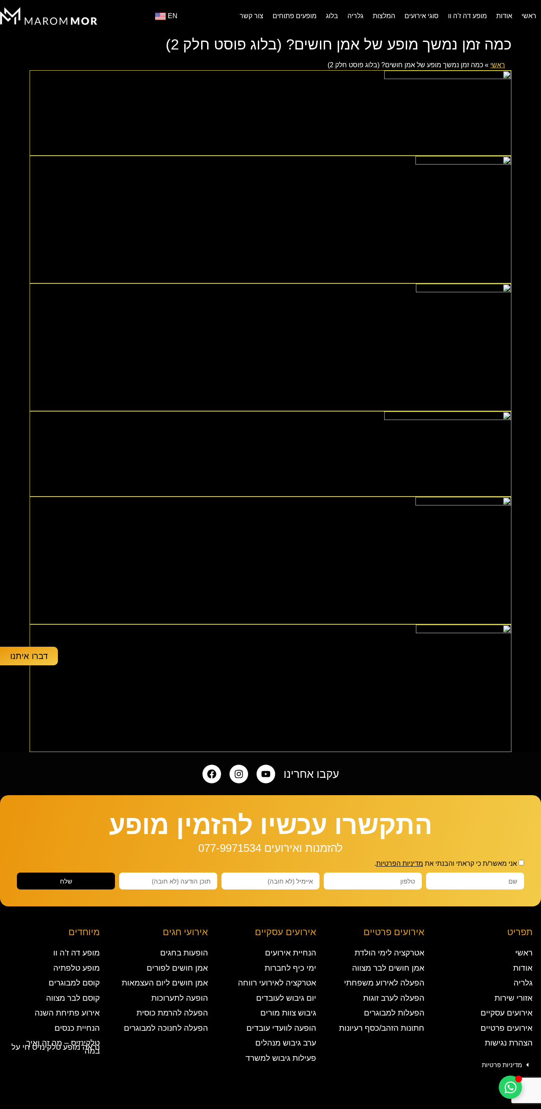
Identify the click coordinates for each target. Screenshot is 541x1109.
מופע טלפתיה (76, 968)
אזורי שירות (514, 998)
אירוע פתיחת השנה (67, 1012)
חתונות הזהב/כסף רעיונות (381, 1028)
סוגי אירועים (421, 15)
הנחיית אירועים (290, 952)
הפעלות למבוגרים (394, 1012)
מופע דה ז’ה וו (467, 15)
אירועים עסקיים (507, 1012)
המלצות (384, 15)
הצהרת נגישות (509, 1042)
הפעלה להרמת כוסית (172, 1012)
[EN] (160, 16)
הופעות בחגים (184, 952)
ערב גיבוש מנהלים (285, 1042)
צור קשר (251, 15)
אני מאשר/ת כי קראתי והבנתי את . (445, 863)
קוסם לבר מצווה (73, 998)
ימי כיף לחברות (290, 968)
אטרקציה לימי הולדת (389, 952)
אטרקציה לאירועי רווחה (277, 982)
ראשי (529, 15)
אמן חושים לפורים (177, 968)
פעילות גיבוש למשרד (281, 1058)
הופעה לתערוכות (179, 998)
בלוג (332, 15)
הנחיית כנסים (77, 1028)
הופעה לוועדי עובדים (281, 1028)
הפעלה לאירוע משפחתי (384, 982)
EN (173, 15)
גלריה (355, 15)
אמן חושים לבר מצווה (388, 968)
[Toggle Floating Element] (510, 1087)
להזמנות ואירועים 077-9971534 (270, 848)
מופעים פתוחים (295, 15)
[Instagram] (239, 774)
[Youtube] (266, 774)
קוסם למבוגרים (74, 982)
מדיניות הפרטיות (399, 863)
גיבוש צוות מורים (288, 1012)
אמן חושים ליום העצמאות (165, 982)
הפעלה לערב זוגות (393, 998)
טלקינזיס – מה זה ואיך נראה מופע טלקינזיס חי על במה (55, 1046)
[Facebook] (211, 774)
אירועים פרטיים (507, 1028)
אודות (504, 15)
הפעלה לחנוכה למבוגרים (166, 1028)
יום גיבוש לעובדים (286, 998)
